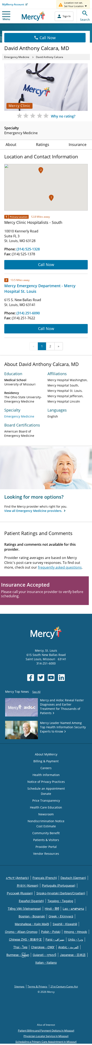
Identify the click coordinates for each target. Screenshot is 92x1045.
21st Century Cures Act (64, 986)
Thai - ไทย (20, 947)
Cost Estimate (46, 826)
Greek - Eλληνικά (61, 916)
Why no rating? (63, 116)
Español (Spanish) (31, 901)
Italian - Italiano (46, 962)
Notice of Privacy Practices (46, 782)
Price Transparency (46, 800)
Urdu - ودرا (75, 939)
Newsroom (46, 814)
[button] (41, 170)
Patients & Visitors (46, 840)
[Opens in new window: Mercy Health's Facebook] (30, 677)
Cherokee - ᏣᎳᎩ (43, 947)
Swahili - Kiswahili (65, 924)
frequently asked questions (60, 567)
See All (36, 692)
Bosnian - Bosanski (32, 916)
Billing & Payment (46, 761)
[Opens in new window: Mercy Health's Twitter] (40, 677)
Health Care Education (46, 807)
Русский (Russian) (20, 893)
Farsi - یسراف (55, 939)
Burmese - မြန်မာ (17, 955)
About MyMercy (46, 754)
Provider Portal (46, 847)
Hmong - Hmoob (75, 932)
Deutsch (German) (73, 878)
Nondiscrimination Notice (46, 821)
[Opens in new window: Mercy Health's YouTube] (51, 677)
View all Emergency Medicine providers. (33, 511)
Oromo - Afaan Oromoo (21, 932)
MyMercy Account (13, 4)
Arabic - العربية (68, 947)
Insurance (77, 144)
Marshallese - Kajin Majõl (32, 924)
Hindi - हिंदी (52, 908)
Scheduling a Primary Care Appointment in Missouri (46, 1041)
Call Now (48, 37)
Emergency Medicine (16, 57)
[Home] (33, 16)
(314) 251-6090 (28, 313)
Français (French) (45, 878)
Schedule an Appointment (46, 788)
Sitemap (19, 986)
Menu (6, 19)
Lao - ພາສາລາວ (73, 908)
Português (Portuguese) (58, 885)
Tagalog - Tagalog (60, 901)
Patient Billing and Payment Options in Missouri (46, 1030)
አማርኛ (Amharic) (17, 878)
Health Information (46, 775)
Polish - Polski (50, 932)
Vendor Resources (46, 854)
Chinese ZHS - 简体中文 (25, 939)
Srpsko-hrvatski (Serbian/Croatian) (60, 893)
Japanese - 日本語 (73, 955)
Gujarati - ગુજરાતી (44, 955)
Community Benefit (46, 833)
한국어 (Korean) (27, 885)
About (11, 144)
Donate (46, 794)
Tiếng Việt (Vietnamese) (24, 908)
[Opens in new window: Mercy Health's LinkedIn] (61, 677)
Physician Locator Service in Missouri (46, 1036)
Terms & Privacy (38, 986)
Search (85, 20)
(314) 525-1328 (28, 249)
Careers (46, 768)
